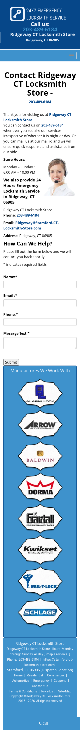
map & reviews (57, 654)
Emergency (41, 680)
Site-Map (64, 691)
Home (18, 675)
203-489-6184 (40, 29)
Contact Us (40, 686)
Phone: (10, 314)
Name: (10, 276)
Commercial (55, 675)
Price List (48, 691)
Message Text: (16, 333)
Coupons (60, 680)
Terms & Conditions (23, 691)
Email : (10, 295)
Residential (35, 675)
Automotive (20, 680)
